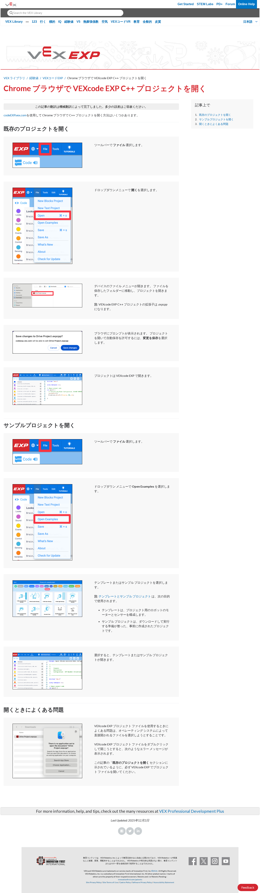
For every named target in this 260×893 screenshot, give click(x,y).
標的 (52, 21)
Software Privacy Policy (142, 882)
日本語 (247, 21)
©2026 (155, 871)
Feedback (247, 887)
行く (43, 21)
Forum (230, 4)
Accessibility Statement (163, 882)
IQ (59, 21)
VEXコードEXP (53, 78)
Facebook (122, 831)
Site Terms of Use (110, 882)
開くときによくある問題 (213, 123)
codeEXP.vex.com (15, 115)
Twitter (130, 831)
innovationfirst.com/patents (130, 879)
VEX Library (14, 21)
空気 (105, 21)
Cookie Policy (125, 882)
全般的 (147, 21)
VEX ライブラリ (14, 78)
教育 (137, 21)
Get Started (186, 4)
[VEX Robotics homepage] (11, 4)
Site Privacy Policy (93, 882)
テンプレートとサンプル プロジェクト (125, 596)
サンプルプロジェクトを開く (216, 119)
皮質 (158, 21)
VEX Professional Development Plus (191, 811)
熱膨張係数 (91, 21)
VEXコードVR (121, 21)
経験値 (68, 21)
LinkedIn (138, 831)
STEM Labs (205, 4)
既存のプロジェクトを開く (215, 114)
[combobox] (65, 13)
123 (34, 21)
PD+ (219, 4)
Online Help (246, 4)
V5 (78, 21)
